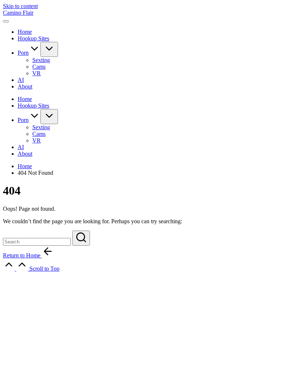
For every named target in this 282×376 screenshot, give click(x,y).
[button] (81, 238)
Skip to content (20, 6)
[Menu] (6, 21)
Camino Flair (18, 13)
